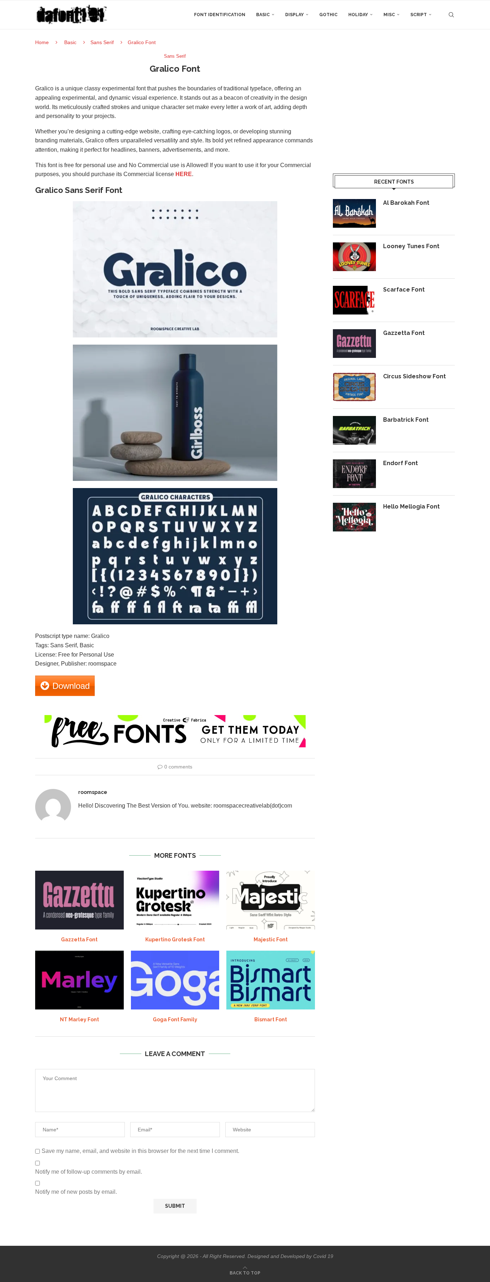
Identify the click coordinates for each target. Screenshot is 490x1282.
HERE (183, 174)
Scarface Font (404, 289)
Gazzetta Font (79, 939)
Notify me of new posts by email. (76, 1192)
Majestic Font (271, 939)
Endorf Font (400, 463)
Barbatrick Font (406, 419)
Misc (389, 14)
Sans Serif (102, 42)
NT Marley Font (79, 1019)
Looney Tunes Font (411, 246)
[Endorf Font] (354, 473)
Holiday (358, 14)
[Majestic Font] (270, 900)
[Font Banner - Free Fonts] (175, 718)
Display (294, 14)
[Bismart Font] (270, 980)
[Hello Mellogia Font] (354, 517)
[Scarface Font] (354, 300)
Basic (263, 14)
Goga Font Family (175, 1019)
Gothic (328, 14)
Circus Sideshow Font (414, 376)
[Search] (451, 14)
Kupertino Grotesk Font (175, 939)
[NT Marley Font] (79, 980)
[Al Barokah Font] (354, 213)
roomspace (92, 792)
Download (71, 686)
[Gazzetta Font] (79, 900)
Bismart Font (270, 1019)
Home (42, 42)
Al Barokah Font (406, 202)
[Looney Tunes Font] (354, 256)
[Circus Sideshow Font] (354, 387)
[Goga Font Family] (175, 980)
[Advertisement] (394, 103)
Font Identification (219, 14)
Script (418, 14)
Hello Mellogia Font (411, 506)
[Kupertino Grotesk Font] (175, 900)
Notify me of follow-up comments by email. (88, 1172)
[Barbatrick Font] (354, 430)
